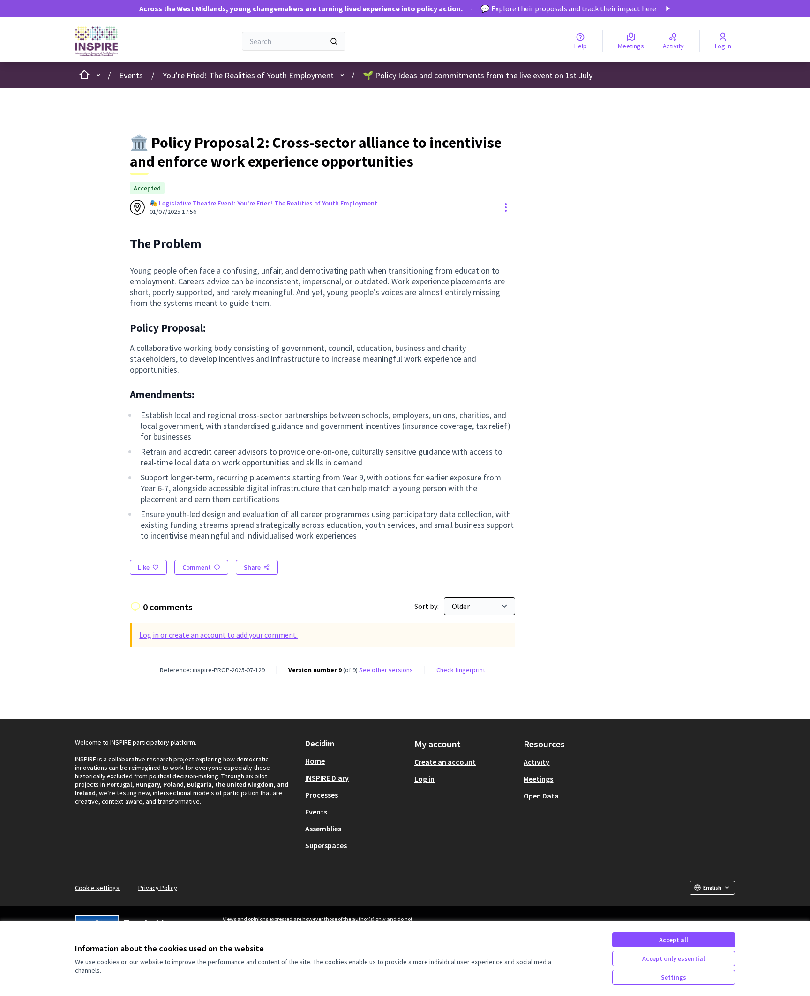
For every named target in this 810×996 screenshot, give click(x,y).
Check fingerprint (460, 670)
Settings (673, 977)
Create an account (445, 762)
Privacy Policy (157, 887)
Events (131, 75)
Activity (536, 762)
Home (315, 761)
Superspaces (326, 845)
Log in (424, 778)
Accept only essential (673, 958)
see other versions (386, 670)
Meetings (538, 778)
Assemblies (323, 828)
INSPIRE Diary (327, 778)
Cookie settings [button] (97, 887)
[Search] (333, 41)
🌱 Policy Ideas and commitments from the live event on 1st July (477, 75)
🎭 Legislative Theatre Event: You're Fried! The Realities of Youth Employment (263, 203)
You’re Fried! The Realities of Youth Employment (248, 75)
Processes (321, 794)
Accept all (673, 939)
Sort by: (427, 606)
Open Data (541, 795)
